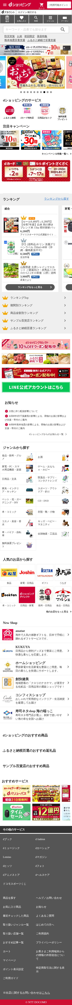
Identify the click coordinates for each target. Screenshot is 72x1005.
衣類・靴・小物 (46, 511)
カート (7, 951)
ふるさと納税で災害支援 (41, 40)
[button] (42, 5)
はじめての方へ (45, 924)
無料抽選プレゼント (11, 545)
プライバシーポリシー (49, 942)
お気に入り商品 (12, 906)
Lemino (7, 857)
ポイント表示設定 (13, 969)
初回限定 (29, 36)
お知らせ (41, 906)
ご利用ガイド (10, 978)
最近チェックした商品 (16, 915)
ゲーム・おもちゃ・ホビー (46, 468)
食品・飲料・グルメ (11, 457)
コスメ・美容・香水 (11, 523)
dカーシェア (42, 848)
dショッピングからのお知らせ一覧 (46, 434)
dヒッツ (7, 866)
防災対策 (9, 36)
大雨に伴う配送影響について (23, 411)
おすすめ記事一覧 (13, 942)
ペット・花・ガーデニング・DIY (11, 501)
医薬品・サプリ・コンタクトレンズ (47, 479)
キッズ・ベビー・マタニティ (47, 523)
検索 (62, 29)
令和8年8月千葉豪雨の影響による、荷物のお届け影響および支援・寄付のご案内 (35, 418)
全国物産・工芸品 (47, 533)
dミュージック (11, 848)
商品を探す (9, 898)
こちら (46, 992)
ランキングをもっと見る (30, 287)
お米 (19, 36)
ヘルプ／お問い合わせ (49, 898)
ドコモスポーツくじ (14, 883)
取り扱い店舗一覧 (13, 933)
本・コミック (9, 511)
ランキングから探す (56, 198)
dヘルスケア (42, 875)
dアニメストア (11, 875)
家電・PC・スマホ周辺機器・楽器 (11, 468)
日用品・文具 (9, 479)
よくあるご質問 (45, 915)
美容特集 (42, 36)
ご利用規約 (42, 933)
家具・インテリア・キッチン (10, 490)
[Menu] (5, 5)
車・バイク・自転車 (11, 534)
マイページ (9, 960)
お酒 (40, 457)
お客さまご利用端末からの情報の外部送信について (50, 955)
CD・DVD (43, 500)
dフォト (39, 866)
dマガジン (41, 857)
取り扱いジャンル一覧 (16, 924)
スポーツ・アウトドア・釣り (47, 490)
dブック (7, 839)
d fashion (40, 839)
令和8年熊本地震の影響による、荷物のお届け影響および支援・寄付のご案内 (35, 426)
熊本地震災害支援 (14, 40)
